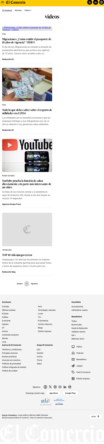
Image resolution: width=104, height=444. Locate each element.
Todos (74, 321)
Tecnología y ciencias (47, 310)
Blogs (40, 328)
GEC (38, 349)
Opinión (5, 324)
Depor (39, 364)
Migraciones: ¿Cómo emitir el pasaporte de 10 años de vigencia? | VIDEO (26, 40)
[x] (50, 387)
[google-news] (69, 387)
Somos (5, 331)
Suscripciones (77, 306)
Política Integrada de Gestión (14, 367)
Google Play (70, 393)
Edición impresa (44, 331)
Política (5, 317)
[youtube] (60, 387)
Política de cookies (9, 371)
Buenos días (77, 325)
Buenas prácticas (9, 356)
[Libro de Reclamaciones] (59, 401)
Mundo (5, 338)
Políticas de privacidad (11, 364)
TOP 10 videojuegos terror (17, 255)
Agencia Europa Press (11, 204)
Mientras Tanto (78, 339)
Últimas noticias (8, 310)
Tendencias (7, 250)
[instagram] (55, 387)
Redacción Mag (8, 272)
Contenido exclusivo (10, 335)
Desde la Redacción (80, 328)
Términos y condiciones (12, 349)
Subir (93, 416)
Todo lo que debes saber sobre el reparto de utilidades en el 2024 (27, 111)
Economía (6, 321)
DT (3, 328)
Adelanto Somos (78, 332)
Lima (4, 342)
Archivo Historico (45, 324)
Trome (39, 360)
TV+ (39, 317)
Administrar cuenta (80, 310)
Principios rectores (10, 353)
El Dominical (43, 321)
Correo (40, 356)
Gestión (40, 353)
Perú (40, 306)
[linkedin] (64, 387)
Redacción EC (8, 59)
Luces (40, 314)
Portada (5, 306)
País (4, 34)
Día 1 (74, 335)
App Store (53, 393)
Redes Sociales (8, 176)
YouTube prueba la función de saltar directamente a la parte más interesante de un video (26, 183)
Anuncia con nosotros (11, 360)
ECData (5, 314)
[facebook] (45, 387)
